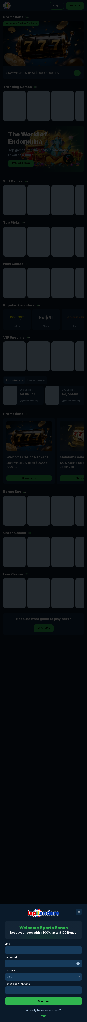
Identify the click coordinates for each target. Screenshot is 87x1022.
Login (44, 1015)
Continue (43, 1001)
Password (11, 957)
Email (8, 943)
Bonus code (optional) (18, 983)
